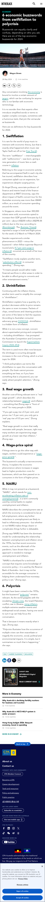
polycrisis (24, 594)
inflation (15, 165)
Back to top (20, 744)
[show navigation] (41, 3)
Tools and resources (10, 789)
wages (25, 401)
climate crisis (18, 600)
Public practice (8, 797)
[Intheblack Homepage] (7, 3)
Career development (10, 784)
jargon (5, 98)
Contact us (8, 766)
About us (7, 761)
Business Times (27, 227)
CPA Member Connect (12, 774)
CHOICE (22, 321)
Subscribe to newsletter (13, 810)
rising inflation (30, 604)
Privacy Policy (23, 879)
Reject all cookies (22, 891)
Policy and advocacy (10, 793)
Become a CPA (8, 780)
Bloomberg (7, 227)
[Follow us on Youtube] (9, 842)
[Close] (42, 866)
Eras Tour (30, 151)
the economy (34, 92)
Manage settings (22, 885)
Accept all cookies (22, 898)
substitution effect (11, 262)
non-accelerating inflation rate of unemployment (17, 495)
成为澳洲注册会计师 (10, 802)
